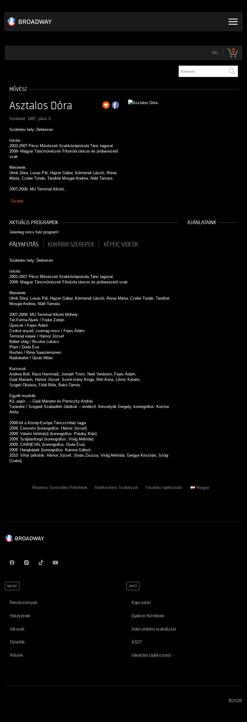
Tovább (17, 201)
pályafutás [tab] (24, 244)
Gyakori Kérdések (147, 615)
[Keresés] (231, 71)
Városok (17, 629)
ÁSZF (136, 642)
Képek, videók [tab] (121, 244)
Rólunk (16, 655)
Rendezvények (24, 602)
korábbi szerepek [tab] (71, 244)
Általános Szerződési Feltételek (59, 487)
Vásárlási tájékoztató (163, 487)
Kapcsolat (141, 602)
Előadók (17, 642)
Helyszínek (20, 615)
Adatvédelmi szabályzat (154, 629)
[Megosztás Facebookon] (115, 105)
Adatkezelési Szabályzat (116, 487)
